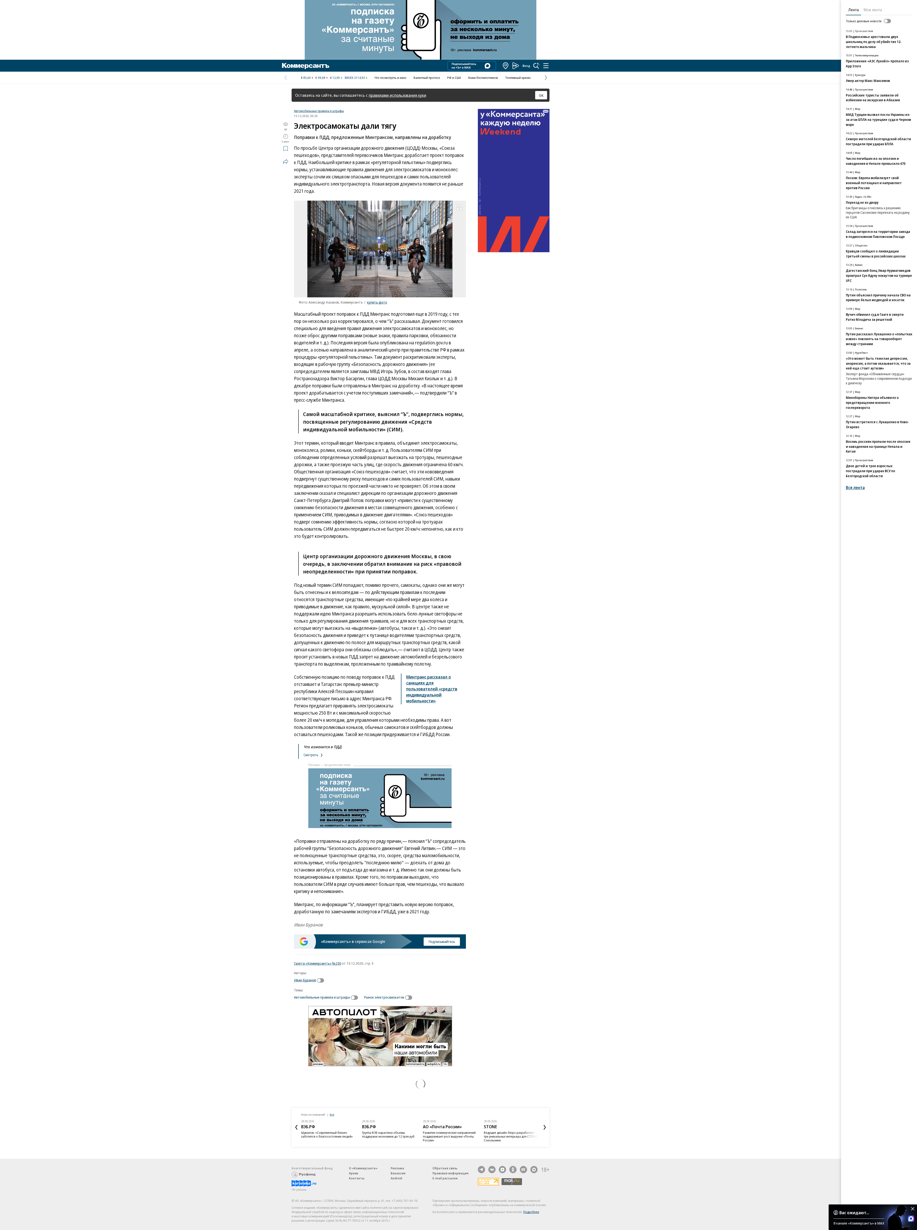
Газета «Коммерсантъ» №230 (317, 963)
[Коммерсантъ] (305, 65)
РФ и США (454, 77)
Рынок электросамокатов (384, 997)
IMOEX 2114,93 (355, 77)
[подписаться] (321, 980)
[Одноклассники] (513, 1169)
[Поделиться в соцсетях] (285, 161)
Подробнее (531, 1212)
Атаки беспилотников (483, 77)
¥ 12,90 (335, 77)
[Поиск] (536, 65)
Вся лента (855, 487)
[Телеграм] (481, 1169)
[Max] (534, 1169)
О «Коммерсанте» (363, 1168)
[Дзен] (502, 1169)
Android (396, 1178)
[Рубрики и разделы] (545, 65)
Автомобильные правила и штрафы (319, 111)
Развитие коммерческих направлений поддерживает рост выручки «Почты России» (449, 1136)
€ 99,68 (320, 77)
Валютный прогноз (427, 77)
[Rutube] (523, 1169)
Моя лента (873, 9)
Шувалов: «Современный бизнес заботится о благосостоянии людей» (327, 1134)
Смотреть (311, 755)
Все (332, 1114)
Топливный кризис (518, 77)
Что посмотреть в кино (390, 77)
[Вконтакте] (492, 1169)
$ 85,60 (306, 77)
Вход (526, 66)
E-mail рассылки (445, 1178)
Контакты (356, 1178)
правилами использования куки (397, 95)
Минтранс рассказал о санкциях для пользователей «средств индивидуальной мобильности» (431, 689)
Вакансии (398, 1173)
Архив (353, 1173)
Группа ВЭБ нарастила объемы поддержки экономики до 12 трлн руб (388, 1134)
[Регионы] (505, 65)
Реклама (397, 1168)
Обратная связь (444, 1168)
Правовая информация (450, 1173)
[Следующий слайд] (544, 1127)
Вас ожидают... (854, 1212)
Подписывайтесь (441, 941)
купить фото (377, 302)
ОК (541, 95)
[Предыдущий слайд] (296, 1127)
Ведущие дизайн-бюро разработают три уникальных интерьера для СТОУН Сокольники (510, 1136)
